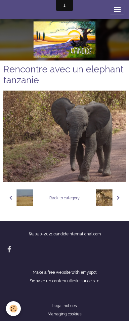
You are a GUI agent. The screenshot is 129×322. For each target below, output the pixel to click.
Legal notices (64, 305)
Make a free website (51, 272)
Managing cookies (64, 313)
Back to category (64, 197)
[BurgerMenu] (117, 10)
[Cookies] (13, 308)
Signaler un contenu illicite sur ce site (64, 280)
